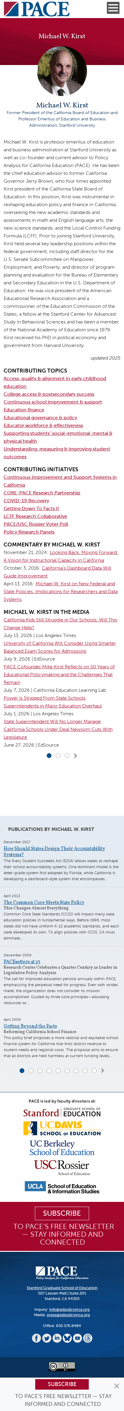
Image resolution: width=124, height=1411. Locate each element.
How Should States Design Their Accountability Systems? (54, 852)
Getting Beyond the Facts (30, 1026)
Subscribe (62, 1384)
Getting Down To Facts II (31, 508)
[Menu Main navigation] (113, 8)
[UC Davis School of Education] (62, 1128)
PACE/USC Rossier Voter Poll (36, 524)
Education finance (24, 409)
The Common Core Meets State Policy (44, 902)
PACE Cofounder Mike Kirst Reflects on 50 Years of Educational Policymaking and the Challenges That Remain (59, 674)
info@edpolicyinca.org (69, 1309)
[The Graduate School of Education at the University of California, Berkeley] (62, 1147)
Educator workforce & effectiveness (43, 425)
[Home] (37, 9)
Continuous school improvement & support (53, 401)
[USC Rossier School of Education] (62, 1167)
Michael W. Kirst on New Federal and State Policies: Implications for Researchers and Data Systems (61, 591)
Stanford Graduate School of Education (62, 1288)
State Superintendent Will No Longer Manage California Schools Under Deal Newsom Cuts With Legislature (58, 729)
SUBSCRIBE (62, 1213)
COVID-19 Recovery (26, 500)
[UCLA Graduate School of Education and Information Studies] (62, 1187)
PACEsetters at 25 (22, 962)
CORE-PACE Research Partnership (42, 492)
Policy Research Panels (29, 531)
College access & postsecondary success (49, 394)
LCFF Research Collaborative (35, 516)
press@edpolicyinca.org (68, 1315)
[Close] (117, 1386)
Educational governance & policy (40, 417)
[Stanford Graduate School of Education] (62, 1111)
